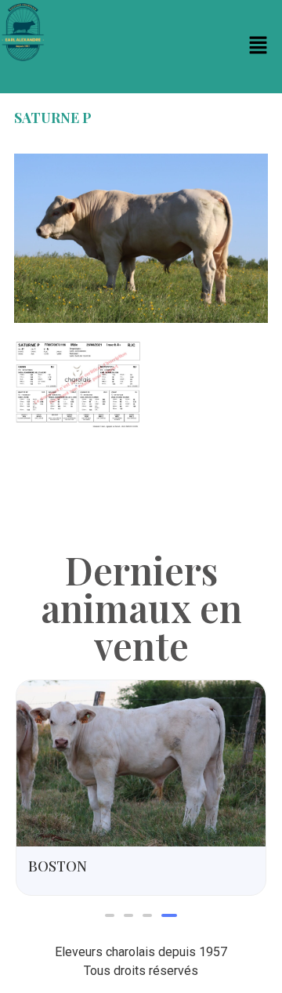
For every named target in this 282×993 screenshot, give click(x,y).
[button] (258, 46)
